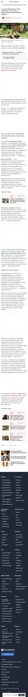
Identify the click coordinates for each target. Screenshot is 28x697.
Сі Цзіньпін (5, 606)
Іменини (18, 612)
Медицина (18, 490)
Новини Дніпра (6, 485)
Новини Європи (6, 552)
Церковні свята (20, 599)
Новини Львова (6, 490)
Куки (15, 695)
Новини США (5, 555)
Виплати (18, 485)
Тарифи (4, 521)
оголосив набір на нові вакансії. (15, 397)
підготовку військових (7, 68)
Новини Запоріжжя (7, 492)
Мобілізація (18, 575)
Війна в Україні (5, 575)
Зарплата (18, 480)
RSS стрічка (5, 684)
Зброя (4, 586)
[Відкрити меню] (2, 2)
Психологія (19, 542)
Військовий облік (20, 589)
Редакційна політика (7, 664)
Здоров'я (17, 531)
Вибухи (4, 581)
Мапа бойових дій (7, 578)
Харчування (19, 537)
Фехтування (19, 525)
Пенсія (3, 626)
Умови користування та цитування (11, 667)
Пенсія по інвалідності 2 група (7, 632)
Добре (21, 695)
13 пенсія (4, 629)
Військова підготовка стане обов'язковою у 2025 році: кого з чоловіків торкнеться (16, 438)
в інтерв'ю (23, 103)
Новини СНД (5, 560)
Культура (18, 563)
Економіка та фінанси (5, 510)
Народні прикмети (21, 602)
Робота (18, 482)
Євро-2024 (19, 522)
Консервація (19, 632)
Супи (17, 634)
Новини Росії (5, 558)
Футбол (18, 512)
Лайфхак (18, 565)
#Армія (6, 445)
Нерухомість (5, 518)
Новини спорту (19, 509)
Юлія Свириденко (7, 621)
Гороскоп (18, 552)
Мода (17, 558)
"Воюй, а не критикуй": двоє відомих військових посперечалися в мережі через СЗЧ (17, 201)
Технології (5, 534)
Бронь (17, 581)
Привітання (19, 570)
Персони (3, 596)
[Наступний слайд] (26, 5)
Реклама (4, 669)
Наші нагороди (6, 672)
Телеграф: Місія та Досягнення (10, 682)
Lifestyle (17, 549)
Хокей (17, 520)
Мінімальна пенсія (7, 639)
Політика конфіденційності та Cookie (11, 661)
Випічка (18, 629)
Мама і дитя (19, 534)
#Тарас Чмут (12, 445)
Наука (3, 531)
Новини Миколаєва (7, 504)
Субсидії (18, 487)
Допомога (18, 497)
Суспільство (18, 477)
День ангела (19, 609)
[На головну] (14, 2)
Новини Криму (6, 501)
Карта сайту (5, 679)
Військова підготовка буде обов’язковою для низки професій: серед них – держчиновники (17, 417)
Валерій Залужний (7, 611)
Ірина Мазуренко (8, 17)
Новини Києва (6, 480)
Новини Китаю (6, 563)
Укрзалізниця (5, 526)
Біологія (4, 539)
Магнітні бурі (19, 568)
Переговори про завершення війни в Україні (14, 4)
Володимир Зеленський (5, 600)
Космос (4, 537)
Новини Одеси (6, 487)
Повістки (18, 578)
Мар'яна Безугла (6, 618)
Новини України (11, 196)
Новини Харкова (6, 482)
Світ (2, 549)
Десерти (18, 637)
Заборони (18, 607)
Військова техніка (7, 591)
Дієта (17, 539)
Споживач (18, 555)
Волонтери (5, 589)
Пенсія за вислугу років (7, 643)
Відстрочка (19, 583)
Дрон (3, 542)
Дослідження (19, 544)
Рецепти (17, 626)
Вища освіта (19, 495)
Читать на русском (5, 21)
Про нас (4, 659)
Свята (16, 596)
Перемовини (5, 583)
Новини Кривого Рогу (6, 496)
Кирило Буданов (6, 613)
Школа (17, 492)
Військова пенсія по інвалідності (7, 636)
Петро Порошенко (7, 616)
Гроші (3, 513)
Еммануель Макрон (7, 608)
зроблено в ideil (5, 692)
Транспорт (5, 516)
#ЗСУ (18, 445)
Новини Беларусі (6, 565)
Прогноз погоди (20, 500)
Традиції (18, 604)
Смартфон (5, 544)
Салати (18, 639)
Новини (3, 477)
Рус (26, 1)
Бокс (17, 515)
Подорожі (18, 560)
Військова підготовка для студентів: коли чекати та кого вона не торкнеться (17, 427)
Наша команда (6, 677)
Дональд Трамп (6, 603)
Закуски (18, 642)
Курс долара (5, 524)
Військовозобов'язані (21, 586)
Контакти (4, 674)
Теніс (17, 517)
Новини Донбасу (6, 499)
